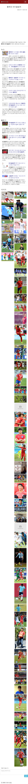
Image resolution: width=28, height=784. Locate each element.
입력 (26, 776)
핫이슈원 (5, 2)
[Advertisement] (14, 25)
